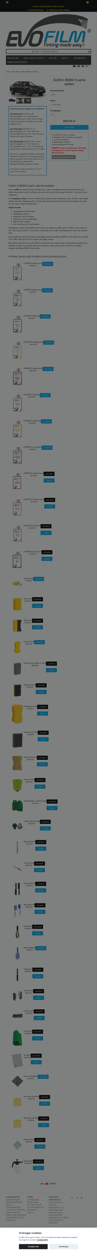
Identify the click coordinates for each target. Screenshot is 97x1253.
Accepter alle (33, 1247)
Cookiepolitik (42, 1240)
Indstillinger (63, 1247)
